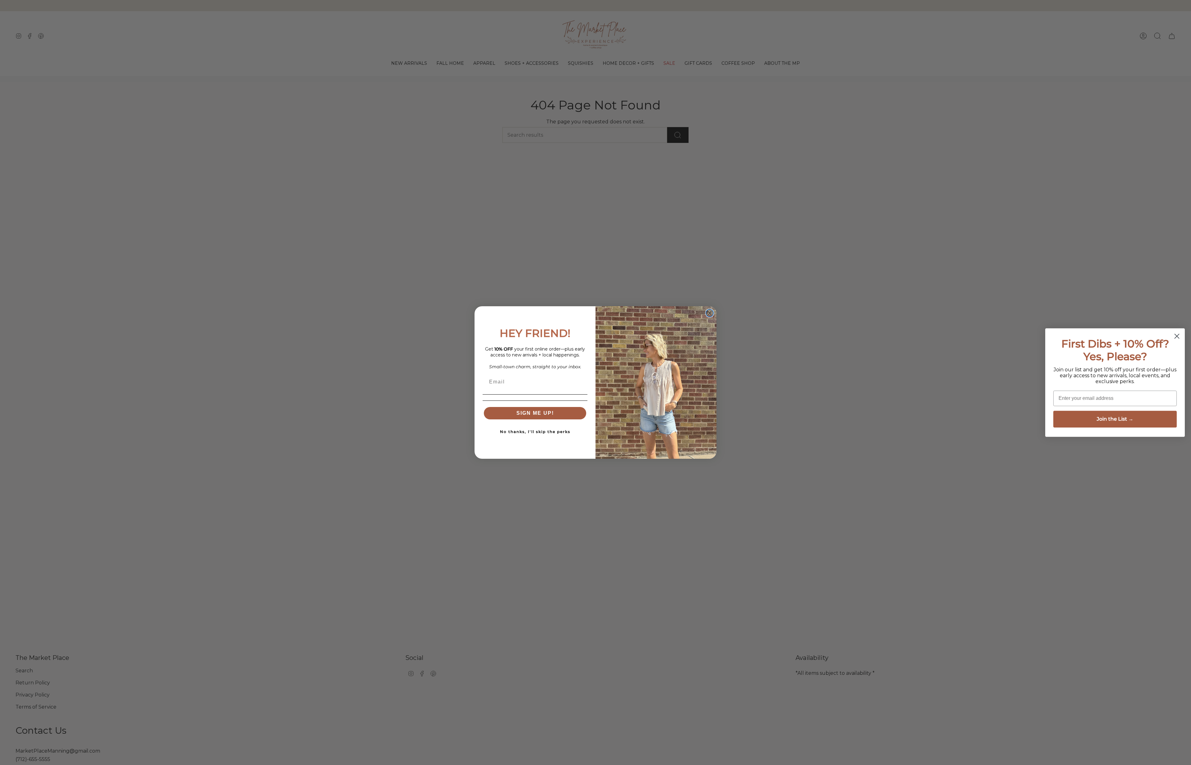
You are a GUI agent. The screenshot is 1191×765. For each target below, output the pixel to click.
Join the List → (1115, 419)
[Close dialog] (709, 313)
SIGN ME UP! (535, 413)
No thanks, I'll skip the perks (535, 431)
